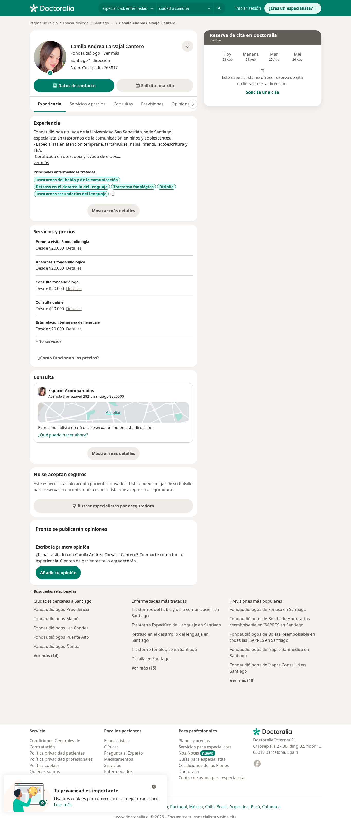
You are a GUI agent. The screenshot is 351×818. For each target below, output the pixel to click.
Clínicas (111, 747)
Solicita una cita (262, 92)
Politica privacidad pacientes (57, 753)
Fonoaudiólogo (75, 23)
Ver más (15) (144, 668)
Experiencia (49, 104)
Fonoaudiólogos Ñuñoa (56, 646)
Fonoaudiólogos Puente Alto (61, 637)
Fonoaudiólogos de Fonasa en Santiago (268, 609)
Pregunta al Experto (123, 753)
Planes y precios (194, 740)
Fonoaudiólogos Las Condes (61, 628)
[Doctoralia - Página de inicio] (62, 8)
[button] (74, 85)
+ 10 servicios (49, 341)
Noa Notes (196, 753)
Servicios (112, 765)
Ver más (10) (242, 680)
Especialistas (116, 740)
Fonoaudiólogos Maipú (56, 618)
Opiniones (182, 104)
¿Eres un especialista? (291, 8)
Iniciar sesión (248, 8)
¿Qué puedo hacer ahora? (63, 435)
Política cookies (45, 765)
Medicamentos (118, 759)
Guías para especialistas (202, 759)
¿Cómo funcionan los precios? (68, 358)
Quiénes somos (45, 771)
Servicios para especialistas (205, 747)
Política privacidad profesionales (61, 759)
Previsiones (152, 104)
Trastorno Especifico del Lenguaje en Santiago (176, 625)
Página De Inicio (44, 23)
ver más (41, 162)
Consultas (123, 104)
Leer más (63, 804)
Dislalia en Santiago (151, 659)
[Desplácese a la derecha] (193, 104)
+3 (112, 194)
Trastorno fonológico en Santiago (164, 649)
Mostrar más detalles (116, 212)
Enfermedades (118, 771)
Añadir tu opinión (58, 572)
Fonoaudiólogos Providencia (61, 609)
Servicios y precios (87, 104)
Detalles (74, 248)
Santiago (100, 396)
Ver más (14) (46, 655)
